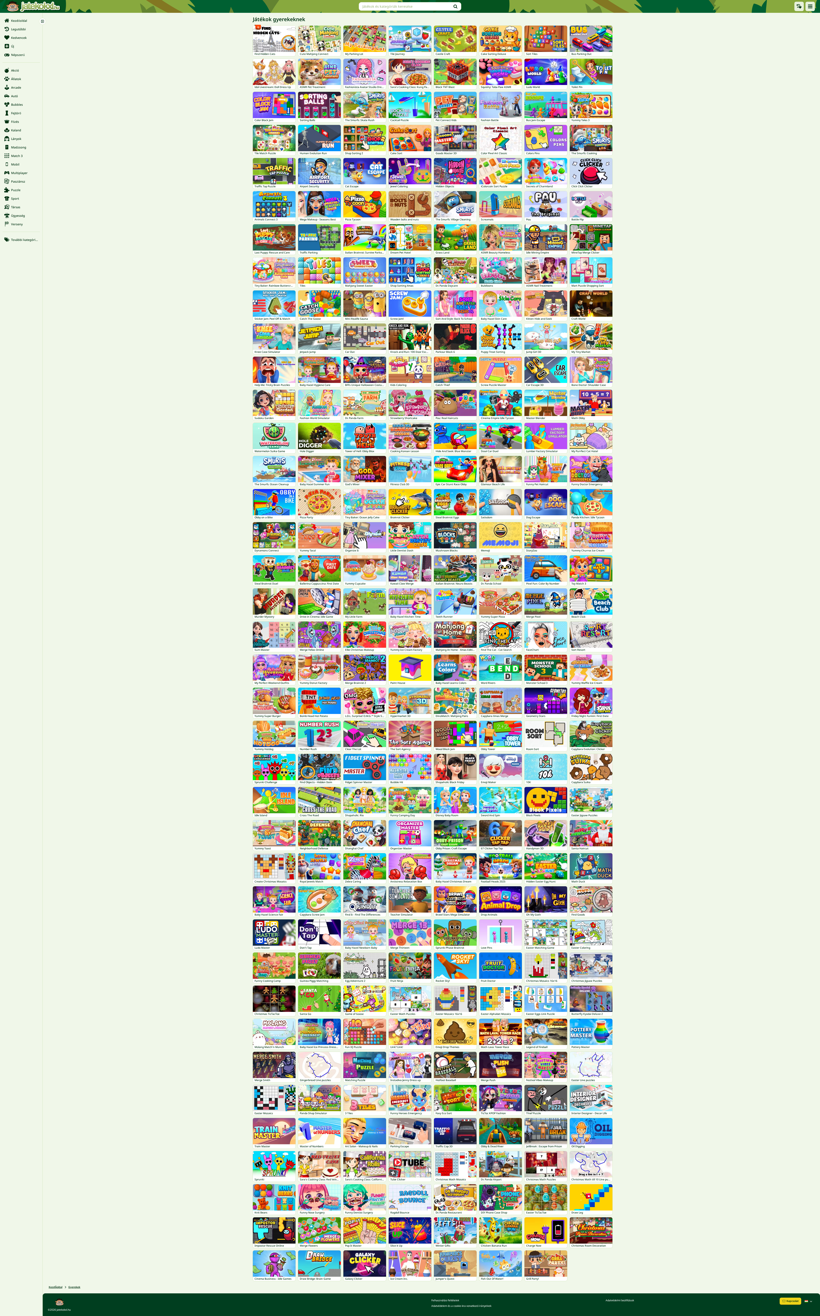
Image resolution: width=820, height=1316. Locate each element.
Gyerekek (74, 1287)
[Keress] (455, 6)
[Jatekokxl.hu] (33, 6)
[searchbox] (410, 6)
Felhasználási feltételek (445, 1300)
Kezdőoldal (55, 1287)
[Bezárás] (42, 21)
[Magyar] (809, 1301)
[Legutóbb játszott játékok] (799, 6)
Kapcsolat (792, 1301)
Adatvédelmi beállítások (620, 1300)
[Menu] (810, 6)
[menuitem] (21, 20)
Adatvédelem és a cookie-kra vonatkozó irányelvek (461, 1306)
